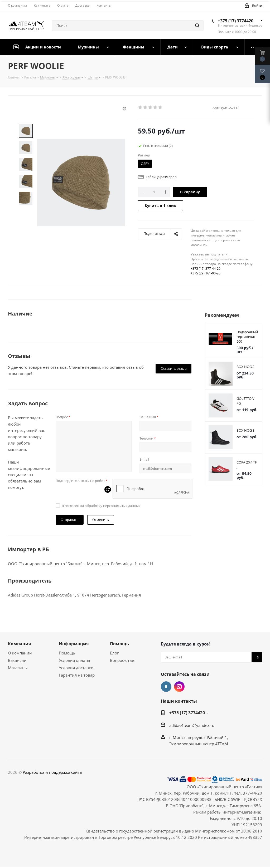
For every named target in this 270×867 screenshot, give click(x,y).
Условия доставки (76, 667)
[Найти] (197, 25)
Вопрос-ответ (123, 660)
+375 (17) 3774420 (235, 21)
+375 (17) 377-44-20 (205, 268)
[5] (160, 107)
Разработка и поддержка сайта (52, 772)
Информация (74, 644)
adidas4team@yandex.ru (191, 725)
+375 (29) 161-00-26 (205, 273)
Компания (19, 644)
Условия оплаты (74, 660)
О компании (20, 653)
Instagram (179, 686)
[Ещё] (253, 47)
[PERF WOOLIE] (81, 182)
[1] (140, 107)
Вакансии (17, 660)
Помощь (67, 653)
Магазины (18, 667)
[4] (155, 107)
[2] (145, 107)
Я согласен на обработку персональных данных (101, 505)
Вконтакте (166, 686)
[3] (150, 107)
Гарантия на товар (77, 675)
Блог (114, 653)
